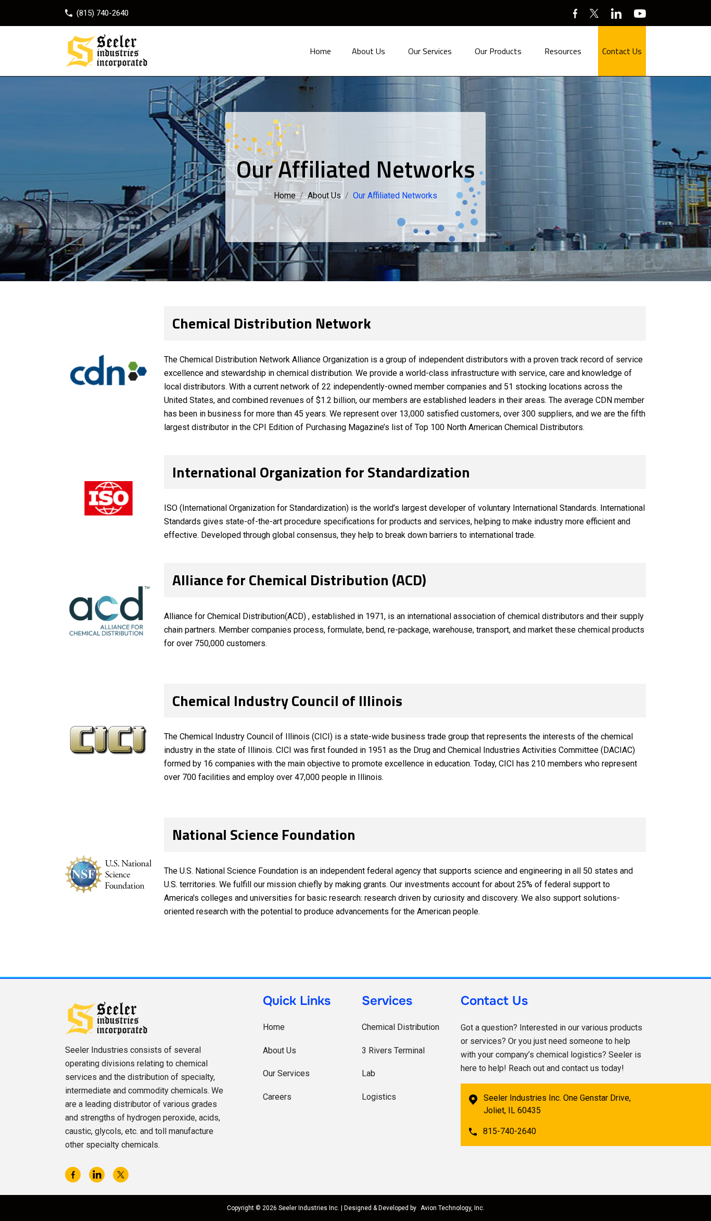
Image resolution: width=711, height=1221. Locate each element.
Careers (277, 1097)
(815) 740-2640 (103, 13)
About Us (324, 195)
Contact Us (622, 51)
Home (320, 51)
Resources (562, 51)
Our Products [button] (498, 51)
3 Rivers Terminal (393, 1050)
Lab (368, 1073)
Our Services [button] (430, 51)
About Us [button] (368, 51)
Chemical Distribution (400, 1027)
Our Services (286, 1073)
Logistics (379, 1097)
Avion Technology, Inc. (453, 1208)
